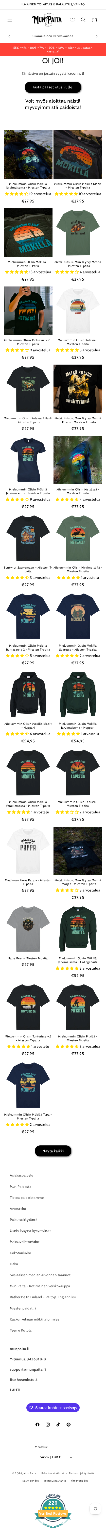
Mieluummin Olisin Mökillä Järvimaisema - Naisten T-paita (28, 491)
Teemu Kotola (21, 1330)
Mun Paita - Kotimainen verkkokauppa (40, 1286)
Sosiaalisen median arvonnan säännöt (40, 1275)
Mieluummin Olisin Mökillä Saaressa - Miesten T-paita (78, 647)
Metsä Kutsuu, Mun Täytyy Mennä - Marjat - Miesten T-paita (77, 882)
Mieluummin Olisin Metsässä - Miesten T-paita (77, 491)
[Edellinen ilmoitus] (9, 36)
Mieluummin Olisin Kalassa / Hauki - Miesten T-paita (28, 420)
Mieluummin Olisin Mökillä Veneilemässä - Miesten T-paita (28, 804)
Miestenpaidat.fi (23, 1308)
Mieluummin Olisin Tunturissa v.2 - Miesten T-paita (28, 1038)
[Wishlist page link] (72, 19)
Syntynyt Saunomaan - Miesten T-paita (28, 569)
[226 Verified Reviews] (53, 1530)
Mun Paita (29, 1473)
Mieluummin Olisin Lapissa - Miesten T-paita (78, 804)
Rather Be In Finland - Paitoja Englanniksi (43, 1297)
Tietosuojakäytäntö (81, 1473)
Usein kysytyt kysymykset (30, 1230)
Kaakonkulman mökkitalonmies (34, 1319)
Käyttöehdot (30, 1480)
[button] (9, 19)
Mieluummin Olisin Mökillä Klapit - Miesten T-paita (77, 186)
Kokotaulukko (20, 1253)
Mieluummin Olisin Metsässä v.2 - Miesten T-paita (28, 342)
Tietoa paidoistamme (27, 1197)
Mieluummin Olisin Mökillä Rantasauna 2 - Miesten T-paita (28, 647)
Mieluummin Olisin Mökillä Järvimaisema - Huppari (78, 725)
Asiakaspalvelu (21, 1175)
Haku (14, 1264)
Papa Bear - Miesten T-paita (28, 958)
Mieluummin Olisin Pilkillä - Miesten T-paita (78, 1038)
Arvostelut (18, 1208)
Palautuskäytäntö (24, 1219)
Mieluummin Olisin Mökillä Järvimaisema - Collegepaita (78, 960)
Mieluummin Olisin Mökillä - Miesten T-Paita (28, 264)
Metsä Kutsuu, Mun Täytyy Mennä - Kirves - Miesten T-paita (77, 420)
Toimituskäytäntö (55, 1480)
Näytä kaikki (53, 1151)
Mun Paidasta (20, 1186)
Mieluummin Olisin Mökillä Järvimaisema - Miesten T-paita (28, 186)
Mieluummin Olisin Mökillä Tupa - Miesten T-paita (28, 1116)
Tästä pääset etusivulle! (53, 87)
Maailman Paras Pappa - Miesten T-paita (28, 882)
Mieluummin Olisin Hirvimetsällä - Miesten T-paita (77, 569)
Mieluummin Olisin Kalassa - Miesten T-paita (78, 342)
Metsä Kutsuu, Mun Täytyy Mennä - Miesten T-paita (77, 264)
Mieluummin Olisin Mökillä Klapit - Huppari (28, 725)
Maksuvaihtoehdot (25, 1241)
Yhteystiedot (79, 1480)
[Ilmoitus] (96, 36)
